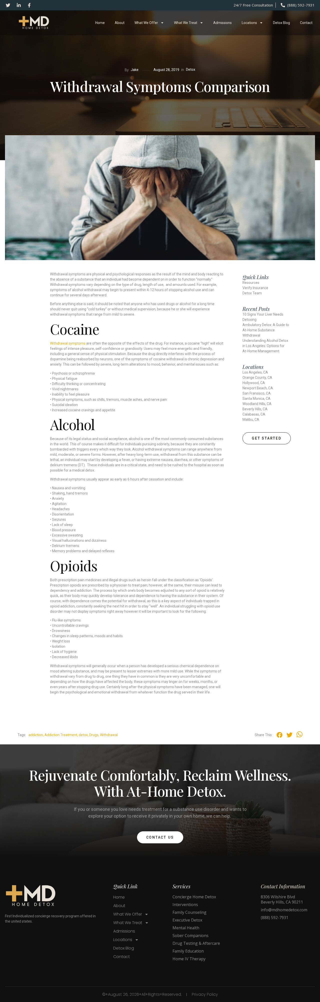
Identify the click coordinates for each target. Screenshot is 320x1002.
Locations (249, 23)
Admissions (222, 23)
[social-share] (279, 735)
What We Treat (185, 23)
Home (100, 23)
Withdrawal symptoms (68, 343)
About (119, 23)
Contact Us (160, 837)
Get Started (267, 438)
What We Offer (146, 23)
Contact (306, 23)
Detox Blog (281, 23)
